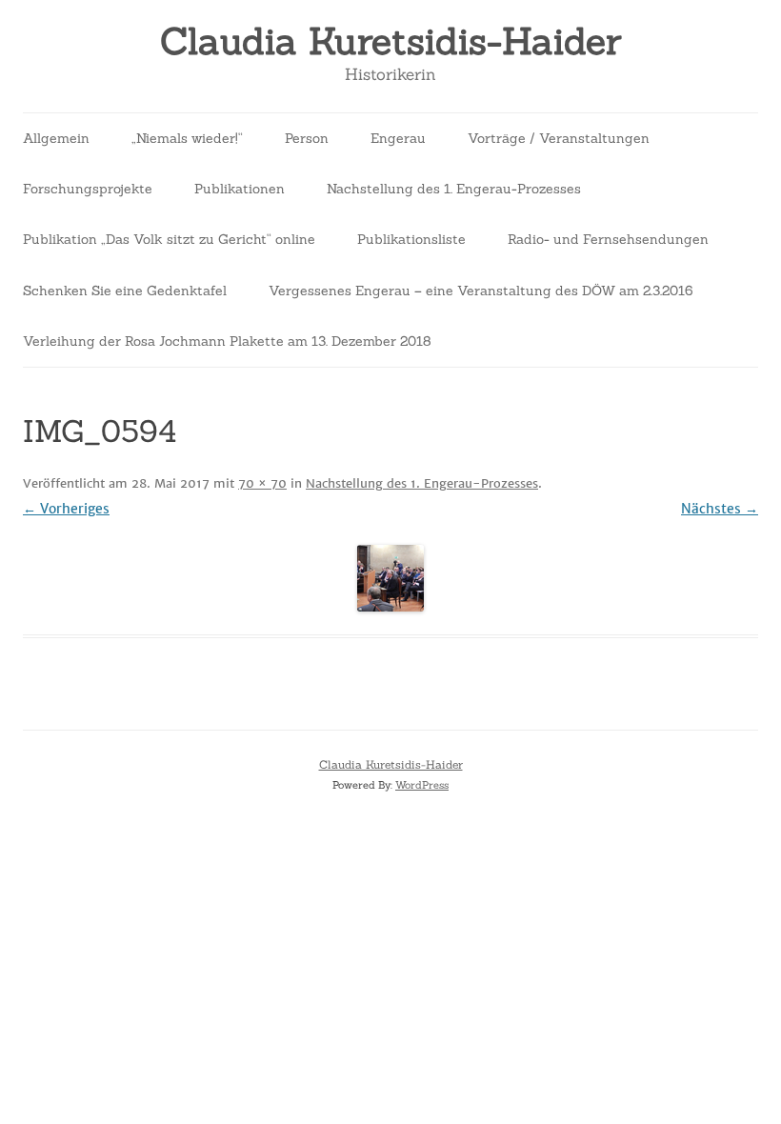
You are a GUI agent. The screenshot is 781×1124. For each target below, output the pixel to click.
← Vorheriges (66, 508)
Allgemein (56, 138)
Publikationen (239, 188)
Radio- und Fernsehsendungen (608, 239)
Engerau (398, 138)
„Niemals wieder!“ (187, 138)
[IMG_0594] (390, 578)
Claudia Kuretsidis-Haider (390, 41)
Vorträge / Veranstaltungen (559, 138)
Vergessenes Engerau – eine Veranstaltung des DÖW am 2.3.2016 (481, 290)
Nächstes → (719, 508)
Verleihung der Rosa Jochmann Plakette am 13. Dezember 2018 (227, 341)
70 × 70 (262, 483)
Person (307, 138)
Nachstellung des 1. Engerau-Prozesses (454, 188)
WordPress (422, 785)
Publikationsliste (411, 239)
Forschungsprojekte (87, 188)
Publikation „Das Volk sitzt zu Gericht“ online (169, 239)
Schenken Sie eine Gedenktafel (125, 290)
